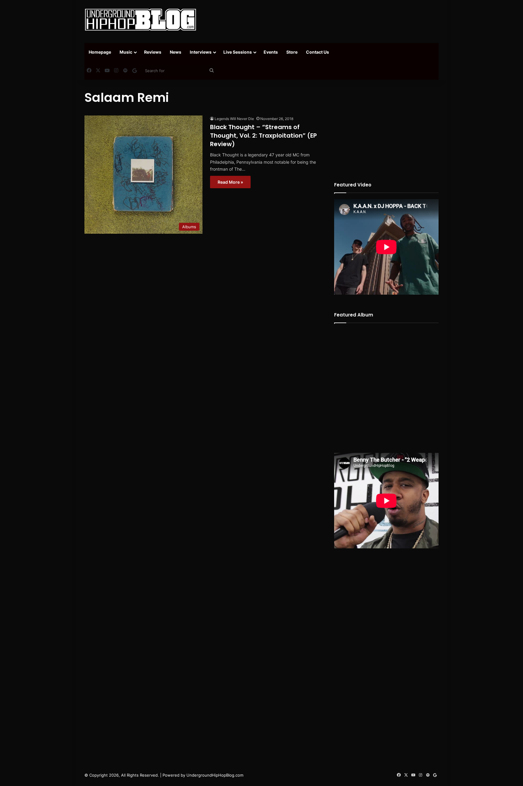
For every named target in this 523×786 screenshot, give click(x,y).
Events (271, 52)
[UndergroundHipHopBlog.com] (140, 19)
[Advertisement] (322, 19)
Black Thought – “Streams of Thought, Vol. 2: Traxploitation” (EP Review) (263, 135)
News (175, 52)
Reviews (152, 52)
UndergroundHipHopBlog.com (214, 775)
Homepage (100, 52)
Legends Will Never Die (234, 118)
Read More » (230, 182)
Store (292, 52)
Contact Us (317, 52)
